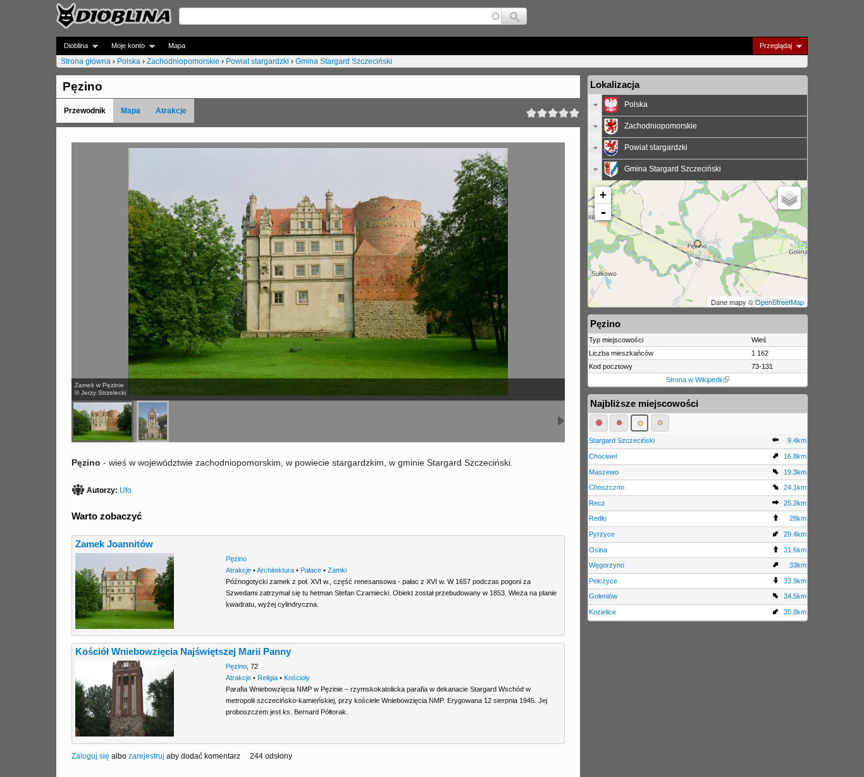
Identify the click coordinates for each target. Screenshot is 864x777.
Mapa (176, 45)
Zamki (337, 570)
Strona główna (86, 61)
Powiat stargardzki (257, 61)
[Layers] (789, 198)
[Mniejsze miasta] (619, 422)
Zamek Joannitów (114, 544)
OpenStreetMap (779, 302)
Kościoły (297, 677)
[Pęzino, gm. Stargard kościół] (153, 421)
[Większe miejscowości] (640, 422)
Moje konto (124, 46)
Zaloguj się (90, 756)
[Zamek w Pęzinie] (102, 421)
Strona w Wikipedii (694, 379)
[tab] (697, 105)
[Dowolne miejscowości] (660, 422)
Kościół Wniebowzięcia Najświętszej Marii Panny (183, 652)
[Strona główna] (113, 16)
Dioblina (72, 46)
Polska (128, 61)
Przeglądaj (772, 46)
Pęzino (236, 559)
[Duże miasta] (598, 422)
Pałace (310, 570)
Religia (267, 677)
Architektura (275, 570)
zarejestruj (146, 756)
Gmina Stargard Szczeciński (343, 61)
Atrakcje (171, 110)
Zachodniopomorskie (183, 61)
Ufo (126, 490)
